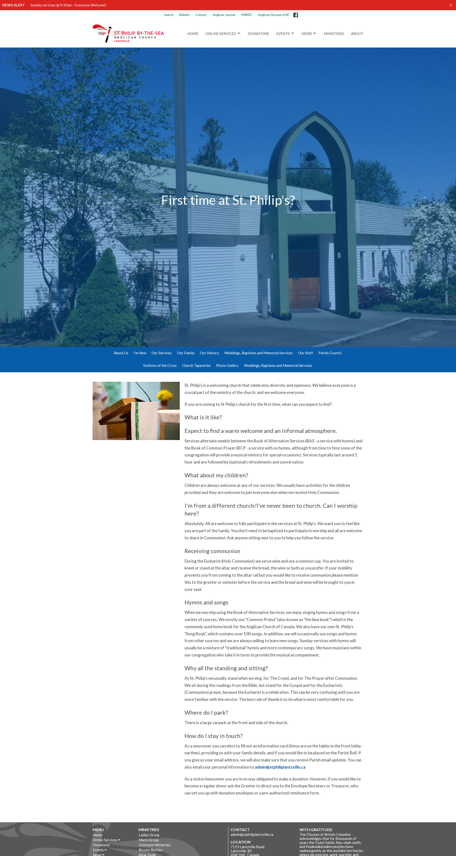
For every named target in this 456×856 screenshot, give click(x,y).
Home (192, 33)
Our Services (162, 353)
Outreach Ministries (155, 845)
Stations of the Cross (160, 365)
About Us (121, 353)
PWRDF (246, 15)
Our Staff (305, 353)
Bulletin (184, 15)
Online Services (220, 33)
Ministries (334, 33)
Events (283, 33)
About (357, 33)
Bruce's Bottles (151, 850)
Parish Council (329, 353)
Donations (258, 33)
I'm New (140, 353)
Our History (209, 353)
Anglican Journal (224, 15)
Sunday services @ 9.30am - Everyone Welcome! (68, 5)
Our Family (186, 353)
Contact (201, 15)
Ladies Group (149, 835)
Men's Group (149, 840)
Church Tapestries (196, 365)
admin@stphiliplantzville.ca (280, 767)
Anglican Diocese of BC (274, 15)
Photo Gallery (227, 365)
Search (168, 15)
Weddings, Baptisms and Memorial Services (258, 353)
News (307, 33)
